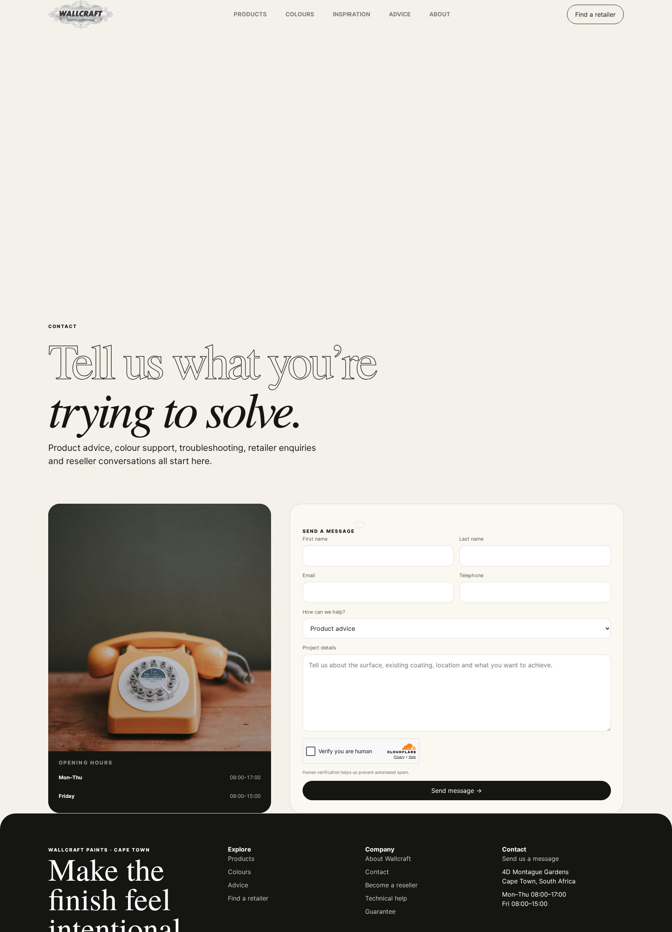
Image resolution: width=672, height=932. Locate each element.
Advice (238, 885)
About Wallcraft (388, 858)
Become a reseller (391, 885)
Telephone (471, 575)
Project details (319, 648)
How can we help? (324, 612)
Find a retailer (595, 14)
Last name (471, 539)
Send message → (456, 790)
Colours (239, 872)
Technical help (386, 898)
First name (315, 539)
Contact (377, 872)
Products (241, 858)
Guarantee (380, 911)
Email (309, 575)
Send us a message (530, 858)
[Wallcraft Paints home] (96, 14)
